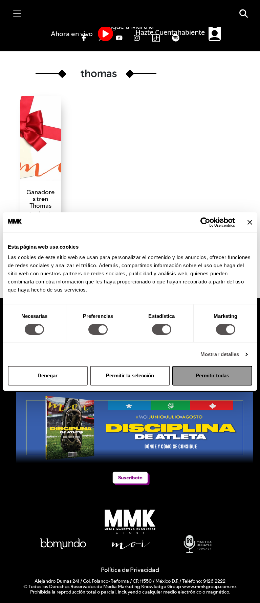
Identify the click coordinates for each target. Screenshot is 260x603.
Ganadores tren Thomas (40, 199)
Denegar (48, 375)
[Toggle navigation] (17, 13)
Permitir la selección (130, 375)
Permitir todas (212, 375)
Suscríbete (130, 477)
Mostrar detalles (219, 354)
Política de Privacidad (130, 570)
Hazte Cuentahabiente (171, 32)
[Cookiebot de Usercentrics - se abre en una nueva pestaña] (205, 222)
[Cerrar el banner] (249, 222)
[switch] (98, 329)
